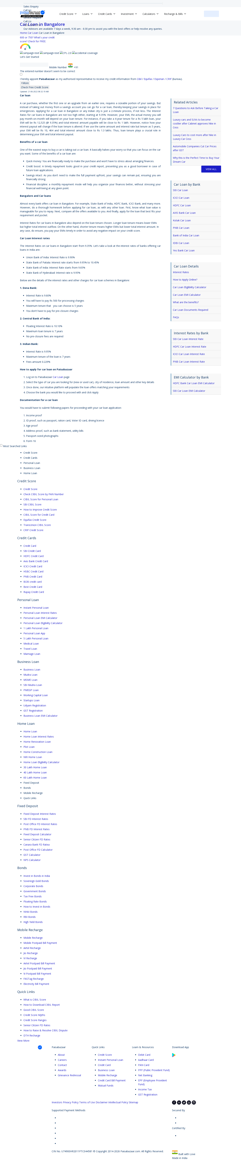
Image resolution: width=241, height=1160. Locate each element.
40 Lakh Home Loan (35, 772)
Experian (159, 79)
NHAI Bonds (30, 911)
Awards (62, 1070)
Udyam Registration (34, 705)
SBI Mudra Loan (32, 685)
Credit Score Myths (34, 1015)
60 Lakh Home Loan (35, 777)
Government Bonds (34, 891)
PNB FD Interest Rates (36, 829)
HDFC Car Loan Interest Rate (190, 346)
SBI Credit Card (32, 551)
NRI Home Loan (32, 757)
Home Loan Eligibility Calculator (41, 762)
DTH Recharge (31, 1035)
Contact (62, 1065)
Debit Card (144, 1054)
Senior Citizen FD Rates (36, 839)
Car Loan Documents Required (191, 309)
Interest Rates (181, 272)
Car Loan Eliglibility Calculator (190, 287)
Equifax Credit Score (34, 519)
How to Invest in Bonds (36, 906)
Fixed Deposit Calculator (37, 834)
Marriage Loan (31, 653)
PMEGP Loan (31, 690)
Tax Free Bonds (32, 896)
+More (25, 83)
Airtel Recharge (32, 948)
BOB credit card (32, 581)
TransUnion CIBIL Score (37, 525)
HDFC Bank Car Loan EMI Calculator (194, 383)
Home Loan (30, 731)
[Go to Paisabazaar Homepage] (32, 13)
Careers (62, 1060)
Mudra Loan (30, 674)
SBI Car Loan (181, 190)
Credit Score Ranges (35, 1020)
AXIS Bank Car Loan (184, 212)
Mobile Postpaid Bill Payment (40, 943)
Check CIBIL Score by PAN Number (43, 494)
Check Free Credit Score (34, 87)
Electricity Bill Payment (36, 984)
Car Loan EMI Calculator (187, 294)
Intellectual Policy (118, 1102)
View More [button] (23, 1040)
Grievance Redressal (69, 1075)
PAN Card (143, 1065)
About (61, 1054)
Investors (57, 1102)
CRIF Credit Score (33, 530)
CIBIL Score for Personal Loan (40, 499)
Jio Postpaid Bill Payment (37, 968)
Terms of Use (87, 1102)
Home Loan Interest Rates (38, 736)
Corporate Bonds (33, 886)
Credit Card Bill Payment (112, 1080)
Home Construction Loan (37, 752)
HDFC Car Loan (182, 205)
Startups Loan (31, 700)
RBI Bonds (29, 917)
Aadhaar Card (146, 1060)
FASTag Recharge (33, 978)
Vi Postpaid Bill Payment (37, 973)
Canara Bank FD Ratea (36, 844)
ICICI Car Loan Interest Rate (189, 354)
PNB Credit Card (32, 576)
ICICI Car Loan (181, 197)
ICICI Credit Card (32, 566)
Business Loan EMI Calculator (40, 715)
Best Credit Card (32, 586)
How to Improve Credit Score (40, 509)
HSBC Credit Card (33, 571)
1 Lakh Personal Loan (35, 628)
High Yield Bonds (33, 922)
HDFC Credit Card (33, 556)
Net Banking (145, 1075)
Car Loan (58, 377)
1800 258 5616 (31, 25)
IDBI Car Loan (181, 243)
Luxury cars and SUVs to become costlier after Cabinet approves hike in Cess (194, 123)
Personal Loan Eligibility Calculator (42, 623)
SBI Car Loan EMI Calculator (189, 390)
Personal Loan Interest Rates (40, 612)
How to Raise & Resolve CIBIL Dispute (45, 1030)
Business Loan (31, 669)
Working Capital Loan (35, 695)
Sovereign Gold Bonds (36, 881)
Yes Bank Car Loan (184, 250)
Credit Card (29, 545)
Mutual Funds (105, 1085)
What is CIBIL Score (34, 999)
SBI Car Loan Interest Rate (188, 339)
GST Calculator (31, 854)
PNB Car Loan (181, 227)
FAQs (176, 317)
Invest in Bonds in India (36, 876)
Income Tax (145, 1089)
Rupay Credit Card (33, 592)
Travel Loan (30, 648)
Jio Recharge (30, 953)
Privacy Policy (71, 1102)
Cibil (139, 79)
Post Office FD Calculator (38, 849)
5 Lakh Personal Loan (35, 638)
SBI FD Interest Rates (35, 819)
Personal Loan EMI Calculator (40, 618)
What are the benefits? (186, 302)
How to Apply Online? (185, 279)
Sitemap (133, 1102)
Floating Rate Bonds (35, 901)
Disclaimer (102, 1102)
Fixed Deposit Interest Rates (39, 813)
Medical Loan (31, 643)
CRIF (169, 79)
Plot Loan (29, 746)
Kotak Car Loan (182, 220)
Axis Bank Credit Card (35, 561)
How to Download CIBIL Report (41, 1004)
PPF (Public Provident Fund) (154, 1070)
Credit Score (30, 489)
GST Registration (33, 710)
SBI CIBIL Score (32, 504)
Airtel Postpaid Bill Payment (39, 963)
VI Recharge (30, 958)
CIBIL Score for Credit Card (38, 514)
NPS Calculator (32, 860)
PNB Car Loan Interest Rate (189, 361)
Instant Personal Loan (36, 607)
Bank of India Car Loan (186, 235)
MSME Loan (30, 679)
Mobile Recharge (33, 937)
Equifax (148, 79)
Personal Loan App (34, 633)
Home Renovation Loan (37, 741)
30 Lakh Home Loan (35, 767)
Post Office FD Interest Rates (40, 824)
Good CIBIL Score (33, 1010)
